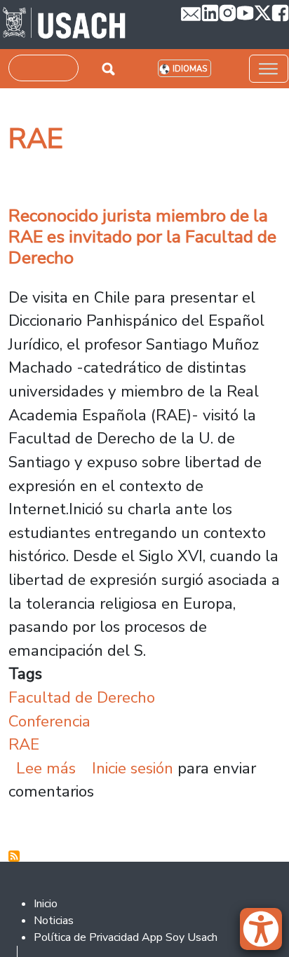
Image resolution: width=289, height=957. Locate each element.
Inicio (46, 903)
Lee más (46, 768)
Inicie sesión (132, 768)
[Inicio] (64, 25)
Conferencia (49, 721)
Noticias (54, 920)
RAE (23, 744)
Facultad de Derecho (81, 697)
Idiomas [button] (190, 69)
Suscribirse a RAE (14, 856)
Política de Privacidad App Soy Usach (125, 937)
